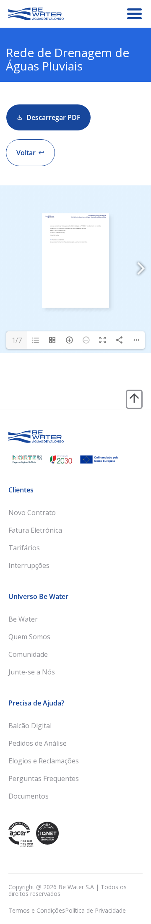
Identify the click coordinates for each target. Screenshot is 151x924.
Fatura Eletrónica (35, 530)
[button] (30, 152)
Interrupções (28, 565)
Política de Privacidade (95, 910)
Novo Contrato (32, 512)
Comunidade (28, 654)
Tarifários (24, 547)
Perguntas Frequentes (43, 778)
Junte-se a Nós (31, 672)
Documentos (28, 796)
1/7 (17, 340)
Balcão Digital (30, 725)
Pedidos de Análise (37, 743)
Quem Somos (29, 636)
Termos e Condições (36, 910)
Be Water (23, 619)
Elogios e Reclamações (43, 760)
